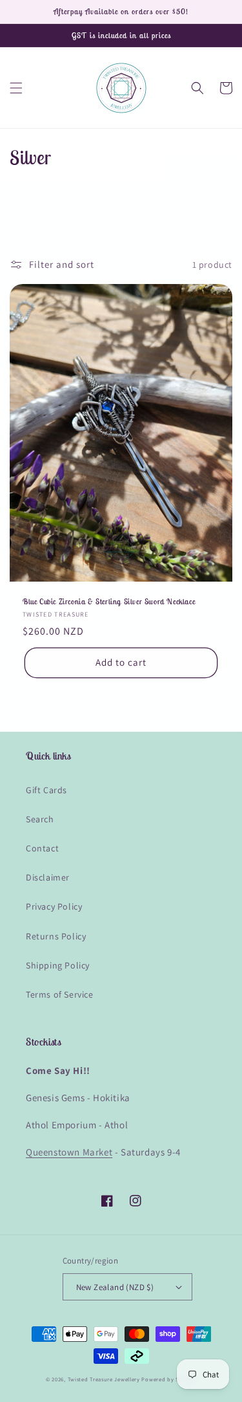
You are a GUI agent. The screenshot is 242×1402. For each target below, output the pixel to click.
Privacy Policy (54, 906)
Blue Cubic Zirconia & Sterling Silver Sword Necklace (109, 601)
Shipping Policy (58, 965)
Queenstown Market (69, 1152)
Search (40, 819)
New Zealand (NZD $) (115, 1287)
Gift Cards (46, 790)
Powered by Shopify (168, 1379)
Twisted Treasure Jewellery (104, 1379)
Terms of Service (60, 994)
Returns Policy (56, 936)
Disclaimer (48, 877)
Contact (42, 848)
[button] (16, 88)
